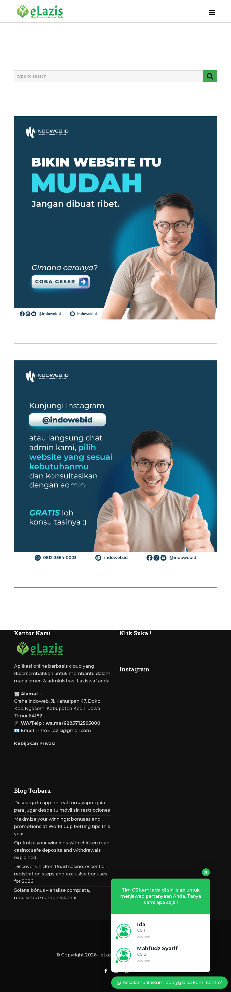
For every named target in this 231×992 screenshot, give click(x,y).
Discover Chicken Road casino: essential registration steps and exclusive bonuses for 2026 (60, 874)
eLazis (108, 955)
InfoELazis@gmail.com (64, 730)
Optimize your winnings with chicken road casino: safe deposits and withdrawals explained (62, 850)
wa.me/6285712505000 (73, 723)
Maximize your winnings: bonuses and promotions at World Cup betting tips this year (62, 826)
